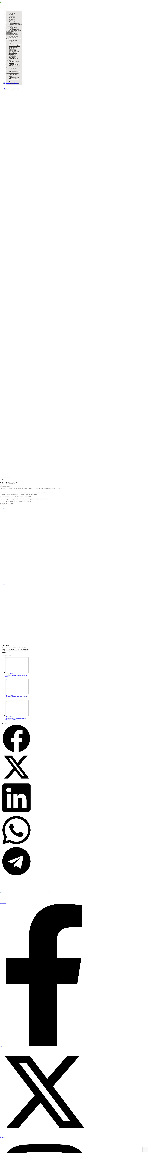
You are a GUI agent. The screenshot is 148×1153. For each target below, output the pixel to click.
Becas (10, 76)
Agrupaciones (12, 43)
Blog (9, 80)
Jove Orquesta (12, 54)
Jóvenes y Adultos (13, 36)
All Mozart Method (13, 73)
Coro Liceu (11, 63)
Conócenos (12, 13)
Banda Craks (12, 57)
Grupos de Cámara (13, 64)
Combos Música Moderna (11, 59)
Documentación (13, 77)
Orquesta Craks (12, 50)
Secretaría (10, 68)
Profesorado (12, 17)
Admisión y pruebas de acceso (13, 66)
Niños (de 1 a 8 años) (14, 29)
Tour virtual (12, 22)
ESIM (10, 41)
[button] (16, 738)
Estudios (10, 26)
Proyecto (11, 14)
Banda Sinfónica (13, 53)
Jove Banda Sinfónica (14, 46)
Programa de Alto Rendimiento (11, 38)
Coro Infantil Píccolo (14, 61)
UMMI (11, 47)
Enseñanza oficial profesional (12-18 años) (12, 34)
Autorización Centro (14, 83)
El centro (10, 10)
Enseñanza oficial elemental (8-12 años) (14, 25)
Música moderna (13, 40)
